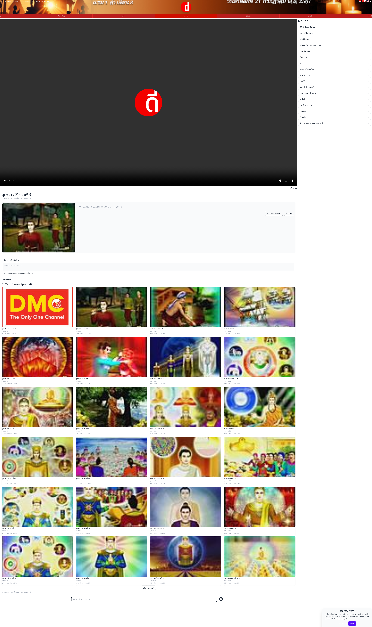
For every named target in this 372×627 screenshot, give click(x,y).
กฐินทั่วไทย (61, 16)
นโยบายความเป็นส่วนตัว (355, 619)
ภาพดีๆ (310, 16)
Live (123, 16)
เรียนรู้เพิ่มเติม (343, 623)
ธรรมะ (248, 16)
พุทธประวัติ (27, 198)
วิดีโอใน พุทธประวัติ (148, 588)
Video (186, 16)
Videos (6, 198)
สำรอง (295, 188)
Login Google (12, 273)
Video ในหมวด (19, 284)
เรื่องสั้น (16, 198)
